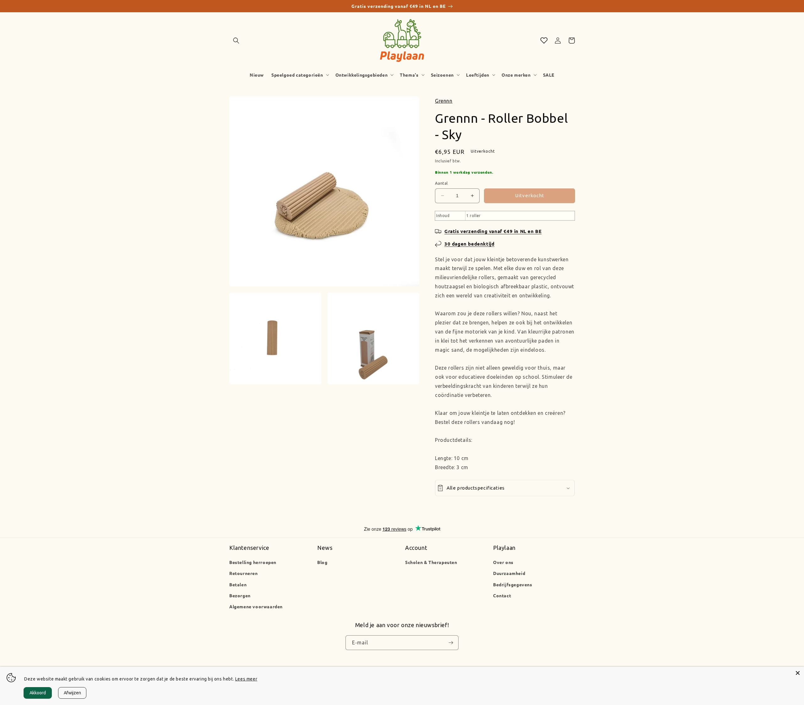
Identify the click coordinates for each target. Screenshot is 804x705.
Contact (502, 595)
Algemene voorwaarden (256, 606)
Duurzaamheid (509, 573)
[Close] (798, 673)
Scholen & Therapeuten (431, 562)
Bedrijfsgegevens (512, 584)
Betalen (238, 584)
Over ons (503, 562)
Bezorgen (240, 595)
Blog (322, 562)
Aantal (441, 183)
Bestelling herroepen (252, 562)
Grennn (444, 101)
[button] (236, 40)
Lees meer (246, 678)
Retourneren (243, 573)
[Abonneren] (450, 642)
